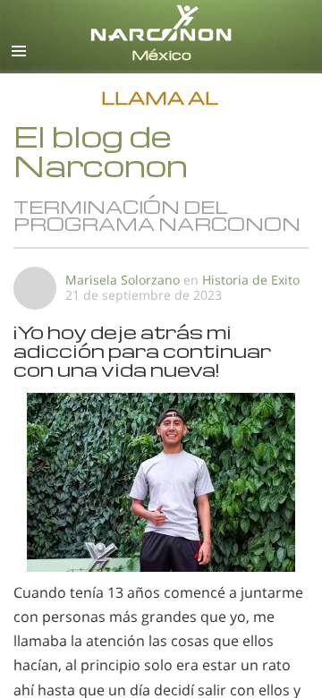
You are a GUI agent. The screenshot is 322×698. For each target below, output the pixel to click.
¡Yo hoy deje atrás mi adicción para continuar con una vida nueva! (142, 350)
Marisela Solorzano (122, 279)
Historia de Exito (251, 279)
